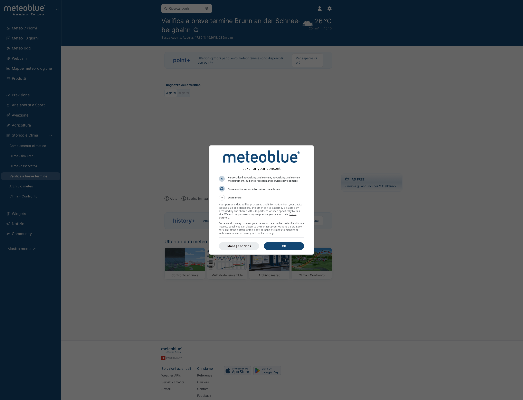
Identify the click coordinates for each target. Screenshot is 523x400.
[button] (261, 198)
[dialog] (261, 200)
